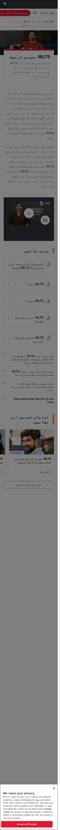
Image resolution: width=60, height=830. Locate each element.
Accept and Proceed (26, 824)
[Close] (54, 788)
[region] (29, 807)
